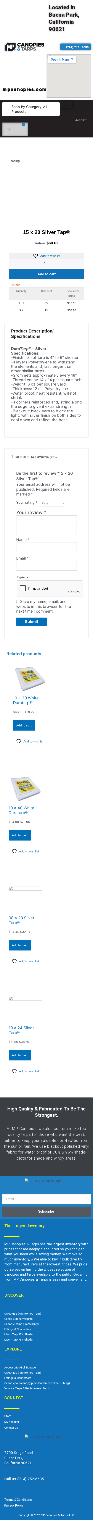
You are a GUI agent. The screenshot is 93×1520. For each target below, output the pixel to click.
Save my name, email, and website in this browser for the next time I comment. (43, 606)
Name (23, 539)
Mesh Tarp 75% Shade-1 (19, 1339)
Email (22, 558)
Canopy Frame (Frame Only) (21, 1324)
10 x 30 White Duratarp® (26, 700)
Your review (31, 512)
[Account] (83, 112)
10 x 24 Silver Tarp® (21, 1030)
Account (81, 120)
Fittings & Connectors (17, 1329)
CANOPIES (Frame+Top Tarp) (22, 1313)
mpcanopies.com (25, 89)
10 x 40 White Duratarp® (21, 810)
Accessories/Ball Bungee (20, 1367)
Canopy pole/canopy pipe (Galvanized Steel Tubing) (37, 1383)
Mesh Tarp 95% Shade (18, 1334)
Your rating (26, 502)
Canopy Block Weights (18, 1318)
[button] (31, 109)
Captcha (23, 577)
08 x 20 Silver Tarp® (21, 920)
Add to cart (46, 274)
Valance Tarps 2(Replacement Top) (26, 1388)
